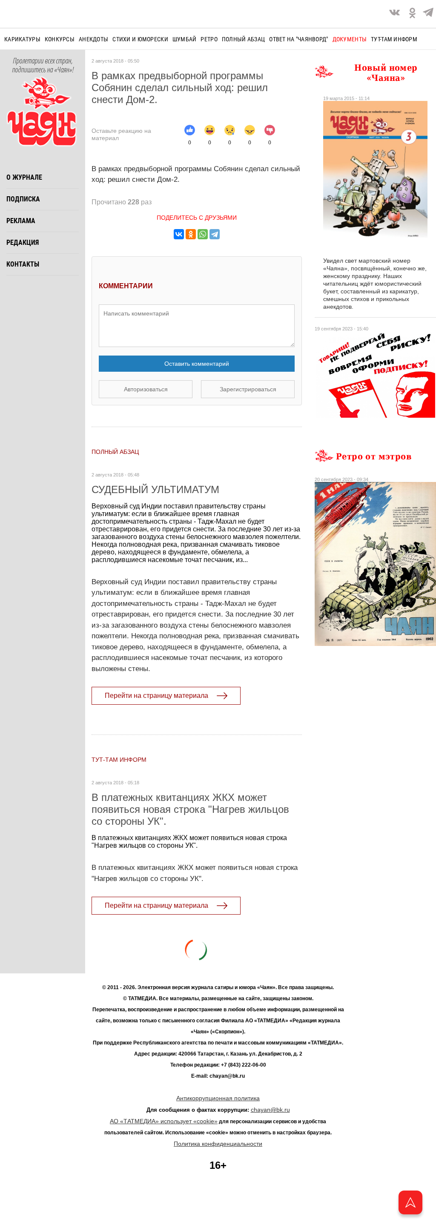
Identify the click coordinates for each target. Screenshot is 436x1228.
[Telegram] (428, 14)
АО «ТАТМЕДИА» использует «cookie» (164, 1121)
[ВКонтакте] (179, 234)
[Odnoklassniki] (412, 14)
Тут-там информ (394, 39)
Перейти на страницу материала (156, 695)
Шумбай (184, 39)
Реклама (20, 221)
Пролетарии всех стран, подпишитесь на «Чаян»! (43, 65)
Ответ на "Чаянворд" (298, 39)
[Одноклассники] (191, 234)
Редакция (22, 242)
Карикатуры (22, 39)
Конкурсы (60, 39)
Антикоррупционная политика (218, 1098)
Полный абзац (243, 39)
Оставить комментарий (196, 363)
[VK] (394, 14)
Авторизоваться (146, 389)
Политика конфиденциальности (218, 1143)
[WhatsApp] (203, 234)
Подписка (23, 199)
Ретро (209, 39)
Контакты (22, 264)
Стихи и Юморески (140, 39)
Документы (350, 39)
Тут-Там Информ (119, 759)
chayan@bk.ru (270, 1109)
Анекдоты (93, 39)
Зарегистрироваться (248, 389)
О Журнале (24, 177)
